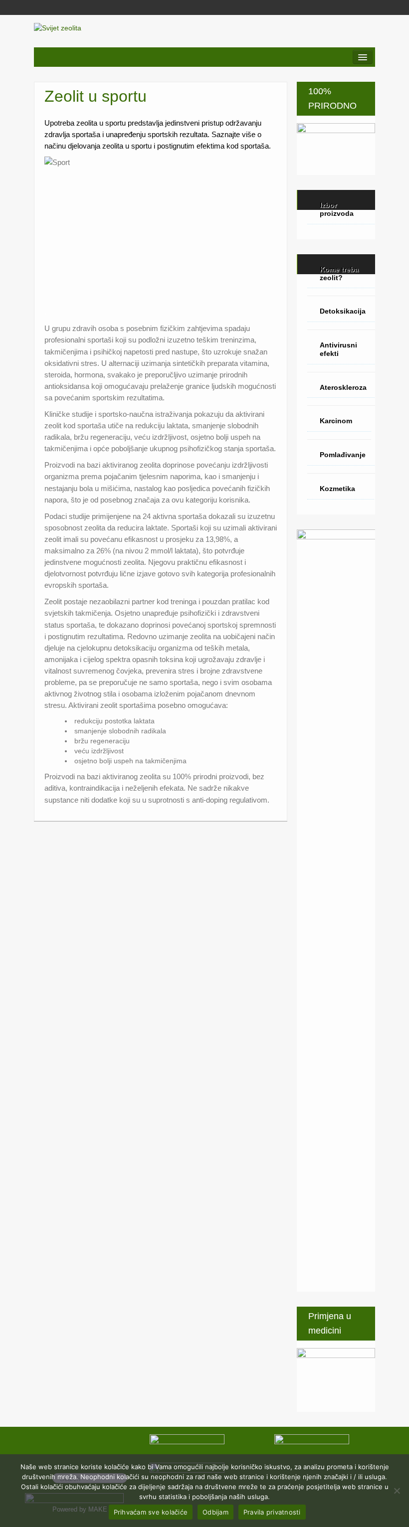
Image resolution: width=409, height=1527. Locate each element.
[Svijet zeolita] (57, 27)
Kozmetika (337, 489)
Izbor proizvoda (337, 209)
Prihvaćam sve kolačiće (151, 1512)
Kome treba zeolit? (339, 273)
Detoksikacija (343, 311)
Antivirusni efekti (338, 349)
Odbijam (215, 1512)
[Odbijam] (397, 1491)
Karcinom (336, 421)
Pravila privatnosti (272, 1512)
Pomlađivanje (343, 455)
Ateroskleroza (343, 387)
